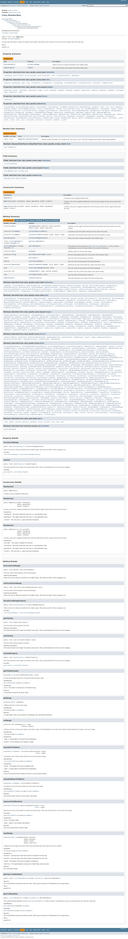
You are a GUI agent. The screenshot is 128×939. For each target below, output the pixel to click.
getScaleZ (23, 368)
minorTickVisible (44, 75)
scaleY (6, 120)
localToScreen (116, 376)
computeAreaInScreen (115, 348)
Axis (48, 80)
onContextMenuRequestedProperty (40, 379)
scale (53, 75)
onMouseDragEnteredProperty (31, 383)
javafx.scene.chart (14, 12)
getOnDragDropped (21, 359)
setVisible (18, 412)
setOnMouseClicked (80, 403)
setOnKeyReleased (55, 403)
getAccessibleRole (102, 352)
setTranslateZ (106, 410)
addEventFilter (89, 346)
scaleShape (119, 90)
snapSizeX (88, 328)
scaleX (120, 118)
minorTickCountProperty (105, 287)
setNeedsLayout (44, 339)
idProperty (63, 370)
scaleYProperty (49, 394)
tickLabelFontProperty (29, 306)
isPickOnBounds (71, 372)
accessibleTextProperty (74, 346)
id (82, 109)
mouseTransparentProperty (79, 377)
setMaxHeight (59, 324)
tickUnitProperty (35, 278)
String (14, 206)
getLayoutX (20, 357)
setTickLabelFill (106, 302)
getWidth (32, 319)
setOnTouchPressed (33, 409)
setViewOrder (8, 412)
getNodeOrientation (81, 357)
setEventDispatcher (10, 399)
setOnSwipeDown (93, 407)
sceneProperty (73, 394)
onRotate (120, 114)
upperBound (75, 75)
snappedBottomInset (113, 326)
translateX (30, 120)
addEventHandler (101, 346)
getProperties (78, 366)
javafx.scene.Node (10, 20)
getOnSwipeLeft (51, 365)
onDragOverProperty (27, 381)
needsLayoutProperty (104, 337)
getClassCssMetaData (36, 241)
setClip (71, 398)
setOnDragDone (74, 401)
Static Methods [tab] (21, 220)
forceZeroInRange (33, 64)
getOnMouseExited (10, 363)
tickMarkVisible (107, 83)
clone (6, 422)
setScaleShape (62, 326)
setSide (96, 302)
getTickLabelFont (104, 298)
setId (65, 399)
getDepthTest (8, 355)
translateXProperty (101, 412)
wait (53, 422)
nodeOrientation (64, 110)
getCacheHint (83, 354)
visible (64, 120)
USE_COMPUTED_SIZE (10, 171)
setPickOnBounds (9, 410)
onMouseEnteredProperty (12, 385)
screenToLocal (50, 396)
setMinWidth (107, 324)
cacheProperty (91, 348)
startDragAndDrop (44, 412)
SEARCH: (84, 5)
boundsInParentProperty (43, 348)
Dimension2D (15, 264)
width (20, 92)
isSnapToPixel (107, 319)
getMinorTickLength (73, 285)
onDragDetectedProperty (61, 379)
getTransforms (74, 368)
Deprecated (37, 2)
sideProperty (104, 304)
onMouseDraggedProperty (71, 383)
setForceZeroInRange (36, 268)
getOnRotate (63, 363)
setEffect (116, 398)
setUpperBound (26, 291)
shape (5, 92)
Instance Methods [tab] (35, 220)
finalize (18, 422)
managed (41, 110)
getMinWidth (74, 317)
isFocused (16, 372)
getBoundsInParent (70, 354)
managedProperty (62, 377)
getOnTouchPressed (100, 365)
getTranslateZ (108, 368)
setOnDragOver (8, 403)
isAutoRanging (59, 300)
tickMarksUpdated (59, 291)
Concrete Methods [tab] (52, 220)
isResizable (86, 319)
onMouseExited (75, 114)
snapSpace (104, 328)
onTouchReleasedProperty (93, 388)
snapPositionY (71, 328)
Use (27, 2)
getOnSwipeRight (64, 365)
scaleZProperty (61, 394)
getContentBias (101, 354)
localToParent (21, 374)
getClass (26, 422)
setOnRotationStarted (38, 407)
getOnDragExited (47, 359)
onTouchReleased (21, 118)
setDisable (98, 398)
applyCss (112, 346)
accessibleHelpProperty (12, 346)
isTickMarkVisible (98, 300)
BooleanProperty (9, 64)
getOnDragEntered (34, 359)
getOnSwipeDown (39, 365)
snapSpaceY (7, 330)
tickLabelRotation (70, 83)
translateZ (48, 120)
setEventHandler (24, 399)
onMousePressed (97, 114)
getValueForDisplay (10, 287)
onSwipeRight (90, 116)
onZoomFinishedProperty (12, 390)
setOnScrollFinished (64, 407)
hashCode (33, 422)
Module (10, 2)
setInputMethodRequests (77, 399)
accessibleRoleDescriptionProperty (34, 346)
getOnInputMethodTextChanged (76, 359)
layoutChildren (75, 287)
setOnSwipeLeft (105, 407)
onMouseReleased (109, 114)
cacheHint (95, 107)
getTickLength (25, 300)
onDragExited (19, 112)
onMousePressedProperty (63, 385)
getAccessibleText (32, 354)
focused (58, 109)
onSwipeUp (100, 116)
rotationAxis (112, 118)
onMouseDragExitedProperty (52, 383)
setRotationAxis (39, 410)
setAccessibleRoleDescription (14, 398)
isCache (110, 370)
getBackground (8, 317)
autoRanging (16, 83)
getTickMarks (35, 300)
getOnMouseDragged (69, 361)
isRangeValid (70, 300)
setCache (54, 398)
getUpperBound (111, 285)
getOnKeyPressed (93, 359)
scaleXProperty (37, 394)
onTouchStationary (34, 118)
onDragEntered (8, 112)
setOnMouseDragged (10, 405)
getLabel (74, 298)
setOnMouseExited (71, 405)
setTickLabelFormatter (11, 291)
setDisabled (107, 398)
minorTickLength (30, 75)
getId (61, 355)
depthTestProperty (37, 350)
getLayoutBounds (9, 357)
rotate (104, 118)
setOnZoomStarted (101, 409)
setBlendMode (44, 398)
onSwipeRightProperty (26, 388)
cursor (112, 107)
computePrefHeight (39, 298)
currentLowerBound (10, 163)
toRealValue (83, 291)
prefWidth (110, 90)
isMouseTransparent (57, 372)
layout (87, 337)
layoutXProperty (116, 372)
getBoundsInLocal (57, 354)
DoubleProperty (9, 67)
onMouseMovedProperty (46, 385)
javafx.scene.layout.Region (19, 23)
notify (40, 422)
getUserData (20, 370)
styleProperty (68, 412)
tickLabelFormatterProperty (42, 291)
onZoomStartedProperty (41, 390)
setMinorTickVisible (101, 289)
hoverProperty (53, 370)
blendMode (63, 107)
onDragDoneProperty (78, 379)
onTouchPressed (9, 118)
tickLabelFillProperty (11, 306)
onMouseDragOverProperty (89, 383)
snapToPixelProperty (20, 330)
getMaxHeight (44, 317)
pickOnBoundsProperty (22, 392)
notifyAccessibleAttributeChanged (16, 379)
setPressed (20, 410)
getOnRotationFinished (77, 363)
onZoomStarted (65, 118)
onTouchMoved (109, 116)
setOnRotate (8, 407)
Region (50, 87)
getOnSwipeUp (75, 365)
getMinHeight (64, 317)
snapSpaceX (113, 328)
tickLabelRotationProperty (64, 306)
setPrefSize (41, 326)
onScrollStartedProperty (86, 387)
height (40, 90)
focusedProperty (55, 352)
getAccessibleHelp (88, 352)
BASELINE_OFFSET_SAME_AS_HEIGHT (15, 178)
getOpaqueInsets (85, 317)
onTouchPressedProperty (75, 388)
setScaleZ (66, 410)
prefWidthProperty (95, 322)
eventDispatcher (49, 109)
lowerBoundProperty (89, 287)
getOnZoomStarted (49, 366)
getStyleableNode (10, 429)
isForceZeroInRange (35, 261)
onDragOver (29, 112)
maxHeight (53, 90)
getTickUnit (33, 258)
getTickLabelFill (91, 298)
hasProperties (41, 370)
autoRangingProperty (25, 298)
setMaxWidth (78, 324)
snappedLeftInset (10, 328)
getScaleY (15, 368)
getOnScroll (107, 363)
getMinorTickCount (59, 285)
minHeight (68, 90)
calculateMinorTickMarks (37, 231)
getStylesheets (67, 337)
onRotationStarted (25, 116)
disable (13, 109)
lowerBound (8, 75)
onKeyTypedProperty (101, 381)
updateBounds (55, 339)
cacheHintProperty (78, 348)
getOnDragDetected (115, 357)
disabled (7, 109)
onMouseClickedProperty (12, 383)
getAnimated (65, 298)
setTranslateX (83, 410)
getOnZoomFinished (34, 366)
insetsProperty (54, 319)
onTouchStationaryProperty (112, 388)
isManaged (46, 372)
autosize (119, 346)
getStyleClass (63, 368)
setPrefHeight (30, 326)
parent (81, 118)
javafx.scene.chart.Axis (20, 25)
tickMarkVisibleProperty (12, 307)
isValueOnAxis (64, 287)
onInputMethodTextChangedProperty (47, 381)
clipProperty (101, 348)
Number (37, 26)
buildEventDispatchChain (61, 348)
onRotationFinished (10, 116)
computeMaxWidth (80, 315)
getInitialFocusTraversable (87, 355)
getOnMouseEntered (116, 361)
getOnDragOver (59, 359)
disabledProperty (51, 350)
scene (17, 120)
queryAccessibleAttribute (13, 339)
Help (47, 2)
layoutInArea (118, 319)
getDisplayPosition (33, 285)
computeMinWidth (107, 315)
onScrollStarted (59, 116)
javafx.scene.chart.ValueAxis (24, 26)
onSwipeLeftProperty (11, 388)
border (15, 90)
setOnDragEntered (100, 401)
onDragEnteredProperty (111, 379)
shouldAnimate (94, 304)
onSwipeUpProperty (42, 388)
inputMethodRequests (92, 109)
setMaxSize (69, 324)
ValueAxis (11, 38)
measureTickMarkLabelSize (13, 302)
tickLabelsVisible (84, 83)
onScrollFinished (39, 116)
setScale (112, 289)
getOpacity (60, 366)
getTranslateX (86, 368)
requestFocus (104, 392)
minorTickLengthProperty (12, 289)
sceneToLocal (83, 394)
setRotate (28, 410)
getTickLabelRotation (11, 300)
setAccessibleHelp (85, 396)
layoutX (113, 109)
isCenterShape (76, 319)
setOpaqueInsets (9, 326)
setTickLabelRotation (37, 304)
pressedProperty (37, 392)
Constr (19, 5)
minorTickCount (18, 75)
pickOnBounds (89, 118)
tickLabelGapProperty (45, 306)
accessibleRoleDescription (25, 107)
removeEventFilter (76, 392)
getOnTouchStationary (11, 366)
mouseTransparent (52, 110)
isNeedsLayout (78, 337)
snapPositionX (59, 328)
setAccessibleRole (100, 396)
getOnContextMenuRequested (98, 357)
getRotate (104, 366)
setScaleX (49, 410)
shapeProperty (100, 326)
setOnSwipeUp (8, 409)
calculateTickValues (36, 234)
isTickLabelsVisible (83, 300)
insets (46, 90)
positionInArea (38, 322)
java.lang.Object (7, 19)
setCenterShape (39, 324)
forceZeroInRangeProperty (38, 238)
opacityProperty (56, 390)
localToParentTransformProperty (84, 374)
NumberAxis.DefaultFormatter (28, 139)
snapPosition (48, 328)
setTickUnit (33, 274)
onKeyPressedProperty (68, 381)
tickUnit (30, 67)
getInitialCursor (70, 355)
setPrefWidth (50, 326)
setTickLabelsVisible (53, 304)
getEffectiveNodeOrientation (32, 355)
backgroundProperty (11, 315)
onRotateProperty (98, 385)
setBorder (18, 324)
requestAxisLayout (45, 302)
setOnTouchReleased (48, 409)
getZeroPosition (24, 287)
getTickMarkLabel (35, 254)
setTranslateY (95, 410)
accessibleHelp (9, 107)
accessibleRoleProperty (56, 346)
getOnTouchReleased (115, 365)
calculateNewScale (18, 285)
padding (94, 90)
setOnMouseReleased (112, 405)
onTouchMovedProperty (57, 388)
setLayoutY (99, 399)
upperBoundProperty (95, 291)
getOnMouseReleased (51, 363)
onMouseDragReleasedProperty (110, 383)
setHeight (49, 324)
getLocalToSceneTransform (64, 357)
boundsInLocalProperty (26, 348)
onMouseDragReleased (50, 114)
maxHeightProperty (49, 320)
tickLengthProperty (102, 306)
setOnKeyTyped (68, 403)
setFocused (35, 399)
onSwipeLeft (80, 116)
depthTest (119, 107)
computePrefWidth (54, 298)
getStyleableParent (50, 368)
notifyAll (47, 422)
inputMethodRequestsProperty (78, 370)
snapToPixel (13, 92)
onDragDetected (95, 110)
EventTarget (13, 33)
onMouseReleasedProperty (82, 385)
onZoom (57, 118)
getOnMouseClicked (21, 361)
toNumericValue (72, 291)
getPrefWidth (117, 317)
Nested (9, 5)
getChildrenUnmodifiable (36, 337)
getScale (85, 285)
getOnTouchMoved (87, 365)
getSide (80, 298)
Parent (44, 96)
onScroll (49, 116)
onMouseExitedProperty (29, 385)
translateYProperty (116, 412)
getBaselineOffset (10, 337)
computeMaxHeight (68, 315)
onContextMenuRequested (80, 110)
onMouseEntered (63, 114)
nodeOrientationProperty (97, 377)
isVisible (89, 372)
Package (16, 2)
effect (39, 109)
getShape (7, 319)
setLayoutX (90, 399)
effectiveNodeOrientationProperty (83, 350)
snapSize (80, 328)
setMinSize (98, 324)
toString (90, 412)
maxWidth (61, 90)
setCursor (79, 398)
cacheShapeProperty (38, 315)
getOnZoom (23, 366)
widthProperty (33, 330)
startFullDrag (56, 412)
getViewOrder (30, 370)
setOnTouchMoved (19, 409)
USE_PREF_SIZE (23, 171)
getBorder (18, 317)
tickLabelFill (36, 83)
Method (24, 5)
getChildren (22, 337)
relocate (66, 392)
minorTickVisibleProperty (31, 289)
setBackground (8, 324)
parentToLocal (80, 390)
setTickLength (68, 304)
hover (78, 109)
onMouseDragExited (10, 114)
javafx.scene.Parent (13, 22)
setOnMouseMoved (84, 405)
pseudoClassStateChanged (52, 392)
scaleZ (12, 120)
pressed (97, 118)
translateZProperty (10, 414)
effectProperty (102, 350)
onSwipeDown (71, 116)
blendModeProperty (10, 348)
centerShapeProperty (53, 315)
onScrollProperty (70, 387)
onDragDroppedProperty (94, 379)
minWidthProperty (115, 320)
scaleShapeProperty (116, 322)
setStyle (74, 410)
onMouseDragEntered (103, 112)
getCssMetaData (34, 246)
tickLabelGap (58, 83)
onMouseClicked (90, 112)
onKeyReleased (69, 112)
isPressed (81, 372)
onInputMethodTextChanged (43, 112)
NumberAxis (7, 198)
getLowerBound (46, 285)
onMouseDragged (23, 114)
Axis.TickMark (9, 147)
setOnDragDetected (61, 401)
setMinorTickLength (85, 289)
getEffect (17, 355)
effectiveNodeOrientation (27, 109)
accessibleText (53, 107)
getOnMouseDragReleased (100, 361)
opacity (74, 118)
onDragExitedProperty (11, 381)
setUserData (116, 410)
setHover (59, 399)
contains (7, 350)
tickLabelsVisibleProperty (84, 306)
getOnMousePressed (36, 363)
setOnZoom (76, 409)
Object (13, 226)
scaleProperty (47, 289)
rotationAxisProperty (23, 394)
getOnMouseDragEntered (37, 361)
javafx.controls (13, 10)
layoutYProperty (9, 374)
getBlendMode (44, 354)
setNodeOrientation (26, 401)
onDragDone (105, 110)
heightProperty (42, 319)
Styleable (5, 33)
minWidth (77, 90)
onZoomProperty (27, 390)
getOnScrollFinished (11, 365)
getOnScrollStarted (26, 365)
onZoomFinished (48, 118)
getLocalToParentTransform (43, 357)
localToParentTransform (12, 110)
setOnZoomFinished (87, 409)
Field (14, 5)
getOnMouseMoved (22, 363)
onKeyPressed (58, 112)
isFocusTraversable (27, 372)
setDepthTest (88, 398)
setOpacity (112, 409)
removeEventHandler (91, 392)
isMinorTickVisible (51, 287)
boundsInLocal (73, 107)
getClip (91, 354)
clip (106, 107)
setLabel (89, 302)
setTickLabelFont (10, 304)
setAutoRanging (79, 302)
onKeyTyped (79, 112)
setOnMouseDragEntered (96, 403)
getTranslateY (97, 368)
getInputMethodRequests (107, 355)
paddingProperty (25, 322)
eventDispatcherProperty (12, 352)
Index (43, 2)
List (12, 231)
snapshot (26, 412)
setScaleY (58, 410)
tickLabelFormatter (63, 75)
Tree (30, 2)
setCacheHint (62, 398)
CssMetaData (17, 241)
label (23, 83)
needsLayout (8, 99)
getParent (68, 366)
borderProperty (24, 315)
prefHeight (102, 90)
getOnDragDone (8, 359)
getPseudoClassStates (92, 366)
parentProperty (69, 390)
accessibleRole (41, 107)
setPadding (20, 326)
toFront (82, 412)
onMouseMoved (86, 114)
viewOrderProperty (36, 414)
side (28, 83)
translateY (39, 120)
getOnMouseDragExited (53, 361)
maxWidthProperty (71, 320)
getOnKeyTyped (8, 361)
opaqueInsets (85, 90)
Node (44, 104)
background (8, 90)
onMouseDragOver (35, 114)
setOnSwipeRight (117, 407)
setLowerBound (58, 289)
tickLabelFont (47, 83)
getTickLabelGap (117, 298)
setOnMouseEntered (57, 405)
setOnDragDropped (86, 401)
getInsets (34, 317)
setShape (71, 326)
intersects (93, 370)
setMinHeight (88, 324)
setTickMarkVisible (81, 304)
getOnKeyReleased (106, 359)
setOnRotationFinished (21, 407)
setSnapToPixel (81, 326)
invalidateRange (37, 287)
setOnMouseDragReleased (41, 405)
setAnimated (68, 302)
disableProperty (64, 350)
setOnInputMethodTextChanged (25, 403)
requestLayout (58, 302)
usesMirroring (23, 414)
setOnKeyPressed (42, 403)
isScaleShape (96, 319)
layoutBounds (104, 109)
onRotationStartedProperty (34, 387)
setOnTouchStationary (63, 409)
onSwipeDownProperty (104, 387)
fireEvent (44, 352)
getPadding (96, 317)
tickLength (96, 83)
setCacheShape (28, 324)
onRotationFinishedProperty (13, 387)
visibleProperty (49, 414)
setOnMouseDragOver (24, 405)
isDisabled (7, 372)
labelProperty (111, 300)
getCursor (111, 354)
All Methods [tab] (8, 220)
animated (7, 83)
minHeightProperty (93, 320)
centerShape (32, 90)
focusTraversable (69, 109)
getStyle (39, 368)
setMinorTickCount (70, 289)
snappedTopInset (37, 328)
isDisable (118, 370)
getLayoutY (29, 357)
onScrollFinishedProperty (54, 387)
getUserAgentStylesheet (19, 319)
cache (102, 107)
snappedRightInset (23, 328)
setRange (32, 271)
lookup (93, 337)
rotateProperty (9, 394)
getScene (31, 368)
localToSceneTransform (29, 110)
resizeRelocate (115, 392)
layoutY (120, 109)
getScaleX (7, 368)
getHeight (26, 317)
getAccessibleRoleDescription (14, 354)
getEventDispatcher (51, 355)
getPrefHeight (107, 317)
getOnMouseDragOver (84, 361)
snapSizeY (96, 328)
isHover (38, 372)
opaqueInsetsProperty (11, 322)
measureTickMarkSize (36, 264)
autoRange (32, 226)
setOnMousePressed (97, 405)
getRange (32, 251)
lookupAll (52, 377)
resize (105, 322)
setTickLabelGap (22, 304)
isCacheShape (65, 319)
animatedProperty (10, 298)
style (23, 120)
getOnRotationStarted (93, 363)
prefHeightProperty (72, 322)
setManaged (108, 399)
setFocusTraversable (47, 399)
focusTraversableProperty (71, 352)
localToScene (101, 374)
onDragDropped (116, 110)
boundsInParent (85, 107)
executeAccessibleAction (31, 352)
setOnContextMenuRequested (43, 401)
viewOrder (56, 120)
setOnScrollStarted (79, 407)
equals (11, 422)
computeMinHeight (94, 315)
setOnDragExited (112, 401)
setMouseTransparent (11, 401)
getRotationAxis (115, 366)
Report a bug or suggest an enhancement (10, 935)
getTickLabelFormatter (97, 285)
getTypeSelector (9, 370)
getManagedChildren (53, 337)
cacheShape (23, 90)
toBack (76, 412)
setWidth (91, 326)
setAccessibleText (32, 398)
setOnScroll (51, 407)
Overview (4, 2)
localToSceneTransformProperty (98, 376)
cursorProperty (24, 350)
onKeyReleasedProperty (85, 381)
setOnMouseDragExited (113, 403)
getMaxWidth (54, 317)
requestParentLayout (30, 339)
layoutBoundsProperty (101, 372)
